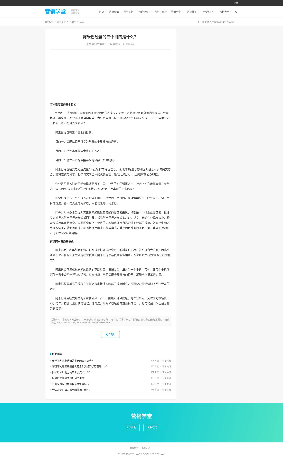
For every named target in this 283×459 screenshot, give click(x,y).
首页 (101, 11)
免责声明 (131, 427)
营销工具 (159, 11)
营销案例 (128, 11)
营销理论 (114, 11)
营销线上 (208, 11)
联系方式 (152, 427)
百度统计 (134, 448)
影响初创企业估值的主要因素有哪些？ (73, 360)
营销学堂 (55, 12)
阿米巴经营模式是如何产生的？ (220, 21)
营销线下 (192, 11)
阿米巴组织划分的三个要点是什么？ (72, 372)
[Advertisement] (110, 77)
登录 (236, 2)
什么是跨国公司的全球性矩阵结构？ (72, 384)
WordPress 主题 (157, 453)
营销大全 (224, 11)
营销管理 (143, 11)
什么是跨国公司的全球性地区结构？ (72, 389)
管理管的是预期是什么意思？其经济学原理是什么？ (80, 366)
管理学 (72, 21)
